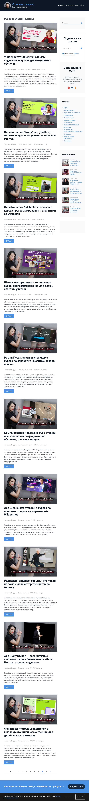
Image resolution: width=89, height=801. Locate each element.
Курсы (66, 108)
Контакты (69, 5)
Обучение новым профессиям (70, 121)
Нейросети (67, 134)
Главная (61, 5)
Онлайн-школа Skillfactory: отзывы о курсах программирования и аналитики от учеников (30, 211)
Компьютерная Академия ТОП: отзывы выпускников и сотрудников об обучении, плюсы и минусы (30, 436)
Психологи (67, 127)
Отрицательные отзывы (72, 113)
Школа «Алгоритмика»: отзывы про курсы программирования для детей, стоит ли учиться (28, 286)
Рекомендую (68, 115)
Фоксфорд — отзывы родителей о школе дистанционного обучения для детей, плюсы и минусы (28, 732)
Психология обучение (71, 124)
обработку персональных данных (70, 54)
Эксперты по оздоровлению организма (73, 130)
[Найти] (81, 23)
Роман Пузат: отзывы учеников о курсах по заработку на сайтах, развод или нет (29, 361)
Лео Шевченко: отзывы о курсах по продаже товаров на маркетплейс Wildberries (27, 511)
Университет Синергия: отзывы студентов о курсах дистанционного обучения (28, 60)
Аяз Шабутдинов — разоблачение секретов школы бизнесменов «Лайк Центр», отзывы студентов (28, 659)
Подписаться (76, 787)
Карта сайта (79, 5)
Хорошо (80, 797)
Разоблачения (69, 118)
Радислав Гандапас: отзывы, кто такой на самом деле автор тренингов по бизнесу (30, 584)
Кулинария (67, 141)
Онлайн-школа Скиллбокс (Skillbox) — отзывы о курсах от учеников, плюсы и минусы (30, 135)
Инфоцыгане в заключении (69, 137)
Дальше (9, 91)
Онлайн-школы (69, 110)
